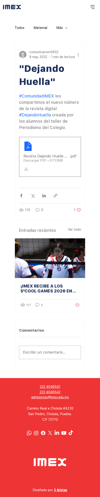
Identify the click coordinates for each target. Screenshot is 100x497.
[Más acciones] (78, 54)
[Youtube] (64, 433)
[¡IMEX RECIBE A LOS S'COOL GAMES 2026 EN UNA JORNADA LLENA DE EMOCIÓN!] (50, 258)
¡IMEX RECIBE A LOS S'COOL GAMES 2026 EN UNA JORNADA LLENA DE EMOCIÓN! (47, 288)
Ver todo (74, 229)
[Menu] (92, 7)
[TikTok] (71, 433)
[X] (50, 433)
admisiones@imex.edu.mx (50, 397)
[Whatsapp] (29, 433)
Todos (19, 28)
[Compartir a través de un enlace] (55, 195)
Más (60, 28)
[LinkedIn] (57, 433)
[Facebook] (43, 433)
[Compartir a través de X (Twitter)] (32, 195)
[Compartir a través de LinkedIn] (44, 195)
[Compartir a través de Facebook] (21, 195)
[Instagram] (36, 433)
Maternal (40, 28)
